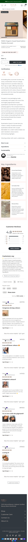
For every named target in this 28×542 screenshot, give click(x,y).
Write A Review (14, 248)
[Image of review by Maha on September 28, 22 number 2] (12, 419)
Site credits (15, 532)
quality (9, 288)
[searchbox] (7, 282)
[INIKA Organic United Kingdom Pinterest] (12, 535)
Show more (11, 292)
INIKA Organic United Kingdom (13, 531)
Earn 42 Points (5, 12)
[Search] (5, 5)
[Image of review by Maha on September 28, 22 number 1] (5, 419)
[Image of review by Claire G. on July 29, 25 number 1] (5, 313)
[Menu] (2, 5)
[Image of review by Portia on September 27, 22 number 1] (5, 458)
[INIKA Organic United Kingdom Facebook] (10, 535)
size (4, 288)
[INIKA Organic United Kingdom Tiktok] (16, 535)
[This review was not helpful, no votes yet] (22, 333)
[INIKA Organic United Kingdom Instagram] (7, 535)
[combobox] (18, 296)
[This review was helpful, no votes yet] (19, 333)
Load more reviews (13, 482)
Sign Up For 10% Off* (9, 52)
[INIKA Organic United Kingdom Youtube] (19, 535)
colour (4, 292)
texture (14, 288)
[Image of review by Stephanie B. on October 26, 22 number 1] (5, 350)
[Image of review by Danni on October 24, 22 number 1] (5, 385)
